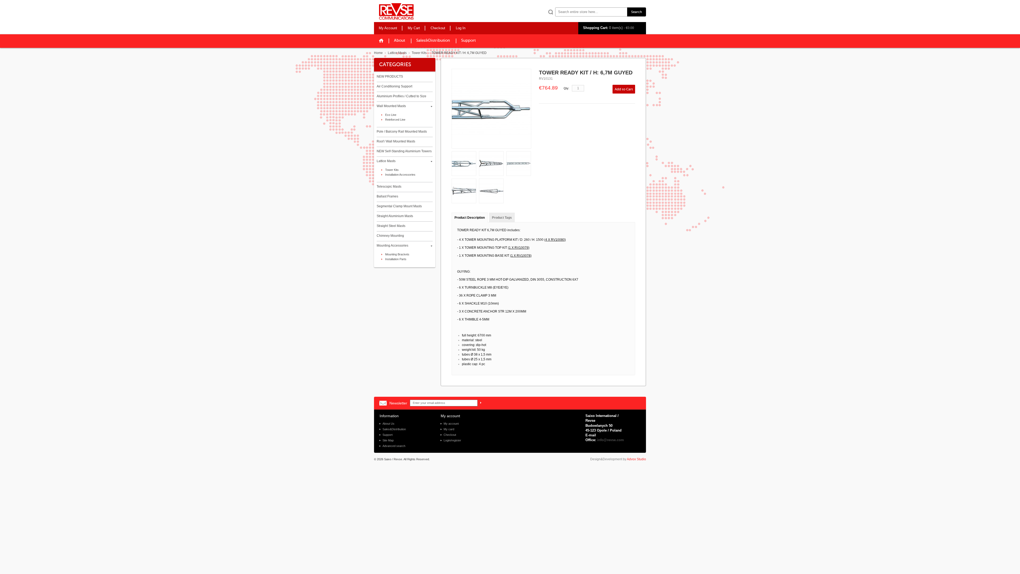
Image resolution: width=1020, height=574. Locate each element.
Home (378, 53)
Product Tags (502, 218)
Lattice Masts (397, 53)
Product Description (469, 218)
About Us (388, 423)
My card (449, 429)
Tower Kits (419, 53)
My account (451, 423)
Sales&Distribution (394, 429)
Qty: (566, 88)
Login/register (452, 440)
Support (468, 40)
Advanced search (393, 446)
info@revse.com (610, 440)
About (399, 40)
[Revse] (396, 11)
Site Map (388, 440)
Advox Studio (636, 459)
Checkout (450, 434)
